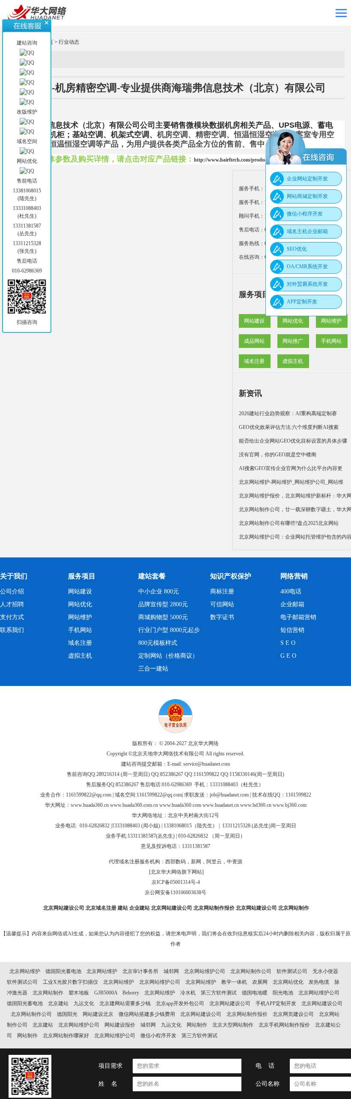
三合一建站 (153, 668)
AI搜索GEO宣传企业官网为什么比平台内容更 (290, 468)
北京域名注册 (101, 908)
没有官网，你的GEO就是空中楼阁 (277, 455)
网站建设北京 (98, 1014)
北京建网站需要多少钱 (125, 1003)
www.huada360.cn (90, 805)
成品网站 (254, 341)
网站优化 (293, 321)
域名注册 (254, 361)
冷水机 (188, 993)
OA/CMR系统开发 (307, 267)
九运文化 (84, 1003)
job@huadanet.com (229, 795)
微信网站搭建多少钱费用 (147, 1014)
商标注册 (222, 591)
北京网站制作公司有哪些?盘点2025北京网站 (289, 523)
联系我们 (12, 630)
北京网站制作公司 (250, 971)
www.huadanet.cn (220, 805)
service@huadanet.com (206, 764)
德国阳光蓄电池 (63, 971)
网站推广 (293, 341)
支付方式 (12, 617)
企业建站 (139, 908)
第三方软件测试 (219, 993)
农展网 (260, 982)
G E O (288, 656)
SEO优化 (297, 249)
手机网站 (331, 341)
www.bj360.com (289, 805)
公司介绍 (12, 591)
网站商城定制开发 (307, 196)
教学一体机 (234, 982)
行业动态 (69, 42)
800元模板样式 (157, 643)
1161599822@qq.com (88, 795)
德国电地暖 (255, 993)
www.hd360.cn (255, 805)
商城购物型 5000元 (163, 617)
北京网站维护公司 (204, 971)
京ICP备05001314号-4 (176, 882)
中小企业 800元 (158, 591)
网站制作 (197, 1025)
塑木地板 (78, 993)
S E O (287, 643)
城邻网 (171, 971)
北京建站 (58, 1003)
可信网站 (222, 604)
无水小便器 (325, 971)
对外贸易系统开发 (307, 284)
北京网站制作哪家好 (66, 1036)
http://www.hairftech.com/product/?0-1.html (242, 160)
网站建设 (254, 321)
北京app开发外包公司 (180, 1003)
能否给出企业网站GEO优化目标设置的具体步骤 (293, 441)
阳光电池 (283, 993)
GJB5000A (105, 993)
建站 (123, 908)
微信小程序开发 (158, 1036)
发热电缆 (319, 982)
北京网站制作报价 (214, 908)
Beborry (130, 993)
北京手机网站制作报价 (284, 1025)
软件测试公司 (292, 971)
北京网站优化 (288, 982)
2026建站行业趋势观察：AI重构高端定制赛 (288, 413)
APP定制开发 (302, 302)
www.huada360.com (180, 805)
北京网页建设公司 (293, 1014)
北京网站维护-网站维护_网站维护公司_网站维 (291, 482)
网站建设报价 (119, 1025)
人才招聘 (12, 604)
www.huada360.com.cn (134, 805)
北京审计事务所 (140, 971)
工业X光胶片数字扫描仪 (70, 982)
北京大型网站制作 (232, 1025)
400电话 (290, 591)
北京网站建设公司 (63, 908)
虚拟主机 (293, 361)
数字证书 (222, 617)
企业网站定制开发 (307, 179)
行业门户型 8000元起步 (169, 630)
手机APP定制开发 (276, 1003)
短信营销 (292, 630)
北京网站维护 (24, 971)
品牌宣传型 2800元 (163, 604)
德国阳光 (67, 1014)
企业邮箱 (292, 604)
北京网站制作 (293, 908)
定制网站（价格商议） (168, 656)
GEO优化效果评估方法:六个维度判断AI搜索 (289, 427)
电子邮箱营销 (298, 617)
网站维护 (331, 321)
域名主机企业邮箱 (307, 231)
